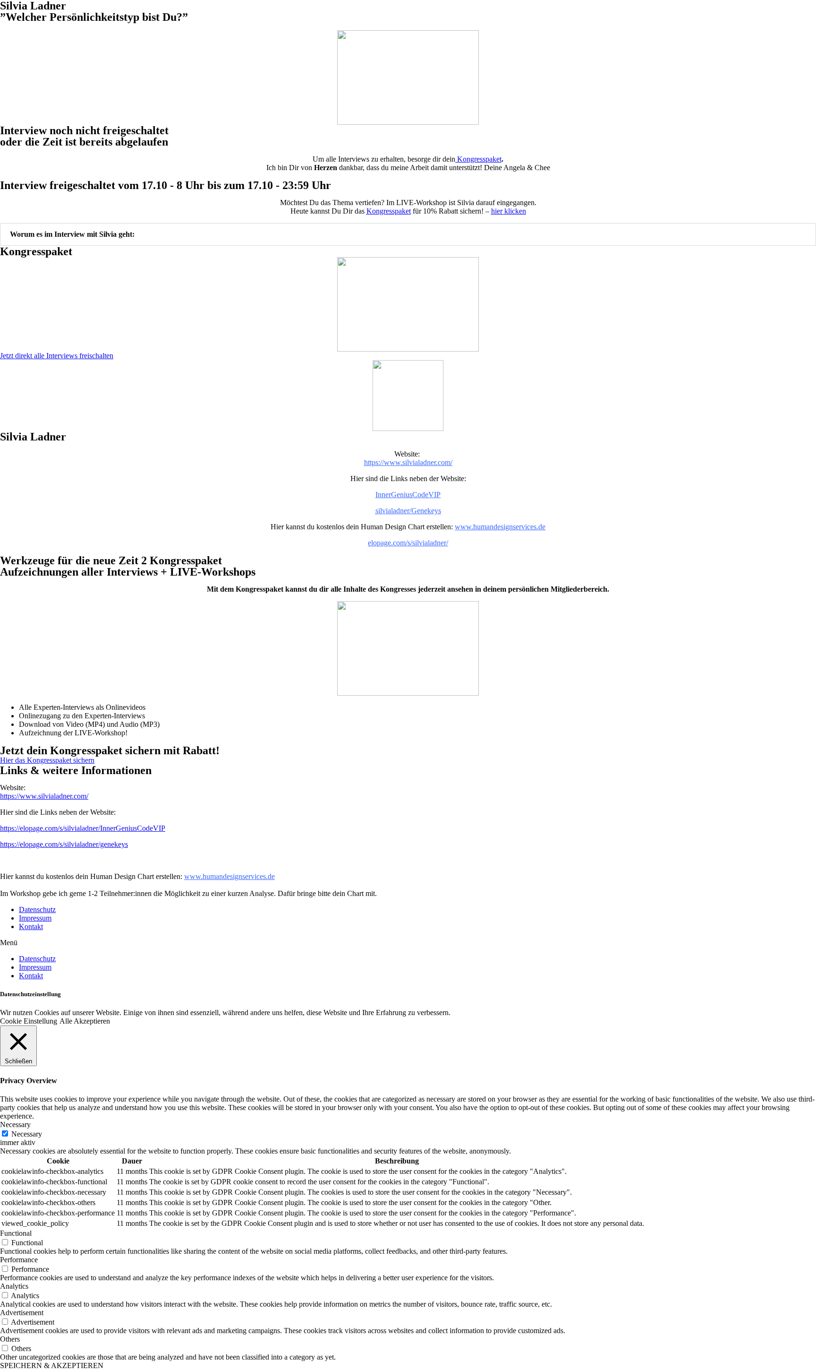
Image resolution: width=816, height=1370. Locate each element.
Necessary (26, 1134)
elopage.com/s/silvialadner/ (408, 543)
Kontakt (31, 926)
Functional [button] (16, 1233)
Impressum (35, 918)
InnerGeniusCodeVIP (408, 495)
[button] (408, 234)
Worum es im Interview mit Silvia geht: (72, 234)
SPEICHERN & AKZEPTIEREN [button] (51, 1365)
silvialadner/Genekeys (408, 511)
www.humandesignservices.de (500, 527)
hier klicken (508, 211)
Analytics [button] (14, 1286)
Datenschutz (37, 909)
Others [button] (10, 1339)
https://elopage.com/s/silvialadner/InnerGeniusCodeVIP (82, 828)
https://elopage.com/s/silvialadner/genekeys (64, 844)
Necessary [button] (15, 1124)
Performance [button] (19, 1260)
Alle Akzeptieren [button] (85, 1021)
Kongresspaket (478, 159)
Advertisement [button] (21, 1313)
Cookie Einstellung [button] (28, 1021)
